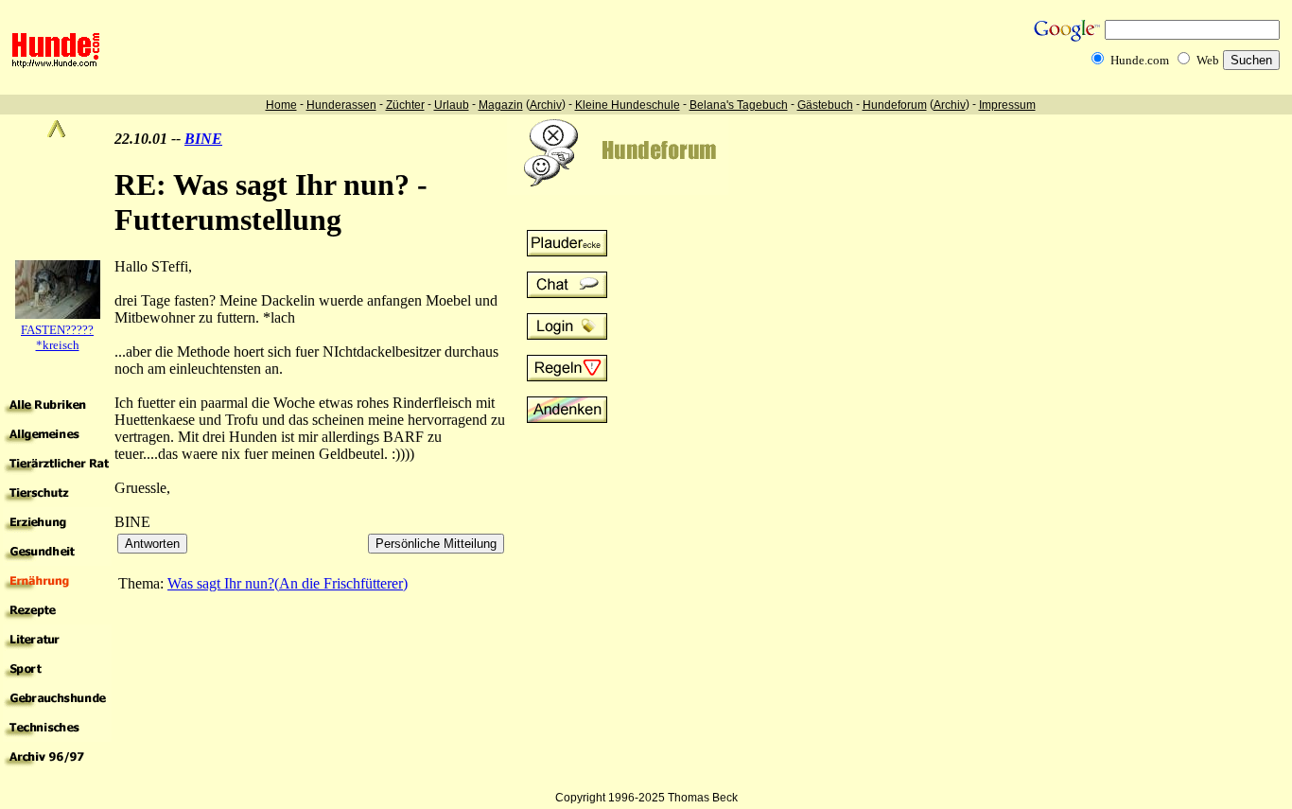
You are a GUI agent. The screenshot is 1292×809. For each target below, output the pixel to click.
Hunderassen (341, 105)
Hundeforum (895, 105)
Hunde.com (1139, 60)
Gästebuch (825, 105)
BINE (203, 139)
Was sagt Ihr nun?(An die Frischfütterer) (287, 583)
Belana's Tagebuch (739, 105)
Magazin (501, 105)
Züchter (405, 105)
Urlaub (451, 105)
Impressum (1007, 105)
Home (281, 105)
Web (1207, 60)
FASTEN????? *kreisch (57, 337)
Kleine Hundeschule (627, 105)
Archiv (546, 105)
